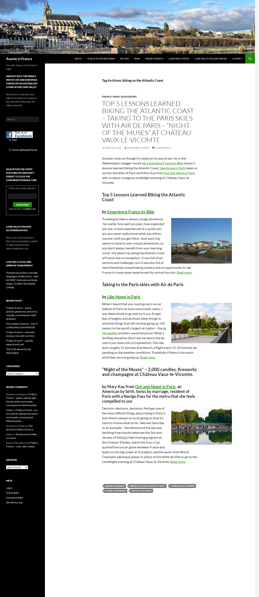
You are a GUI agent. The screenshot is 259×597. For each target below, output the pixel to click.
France (107, 96)
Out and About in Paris (155, 386)
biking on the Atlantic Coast (147, 486)
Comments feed (14, 497)
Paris (116, 96)
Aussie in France (19, 58)
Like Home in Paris (172, 168)
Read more (147, 357)
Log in (9, 487)
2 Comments (163, 147)
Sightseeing (129, 96)
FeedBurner (29, 208)
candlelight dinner (182, 486)
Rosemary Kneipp (138, 147)
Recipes (124, 58)
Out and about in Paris (179, 173)
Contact (237, 58)
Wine (137, 58)
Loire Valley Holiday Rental (210, 58)
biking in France (114, 486)
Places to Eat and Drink (101, 58)
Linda (9, 410)
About (78, 58)
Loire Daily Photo (179, 58)
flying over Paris (115, 490)
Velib (124, 437)
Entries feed (12, 492)
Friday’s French (154, 58)
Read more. (184, 272)
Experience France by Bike (165, 163)
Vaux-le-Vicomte (142, 490)
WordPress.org (14, 502)
